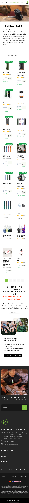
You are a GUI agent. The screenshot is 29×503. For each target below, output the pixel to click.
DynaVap (8, 308)
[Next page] (22, 280)
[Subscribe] (24, 407)
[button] (2, 3)
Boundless (23, 306)
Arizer (3, 308)
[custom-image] (4, 425)
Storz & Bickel (15, 306)
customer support (9, 348)
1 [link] (6, 280)
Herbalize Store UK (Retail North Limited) (14, 476)
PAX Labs (15, 308)
